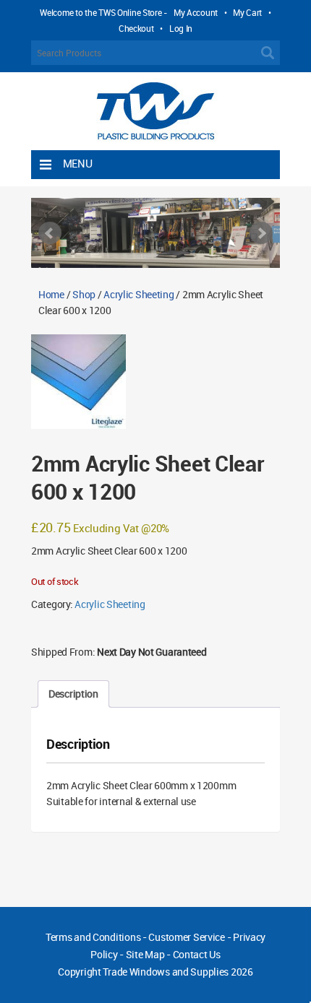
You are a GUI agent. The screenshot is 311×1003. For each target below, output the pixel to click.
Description (73, 693)
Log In (180, 28)
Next (261, 233)
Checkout (136, 28)
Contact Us (197, 954)
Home (51, 294)
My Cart (247, 12)
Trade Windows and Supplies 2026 (177, 971)
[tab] (73, 694)
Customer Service (186, 937)
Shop (83, 294)
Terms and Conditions (93, 937)
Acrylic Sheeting (138, 294)
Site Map (145, 954)
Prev (49, 233)
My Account (196, 12)
